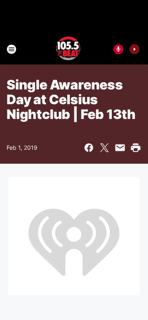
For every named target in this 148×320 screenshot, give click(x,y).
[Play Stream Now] (134, 49)
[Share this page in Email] (120, 147)
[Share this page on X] (104, 147)
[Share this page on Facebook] (89, 147)
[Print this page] (135, 147)
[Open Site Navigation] (11, 49)
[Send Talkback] (118, 49)
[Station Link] (68, 49)
